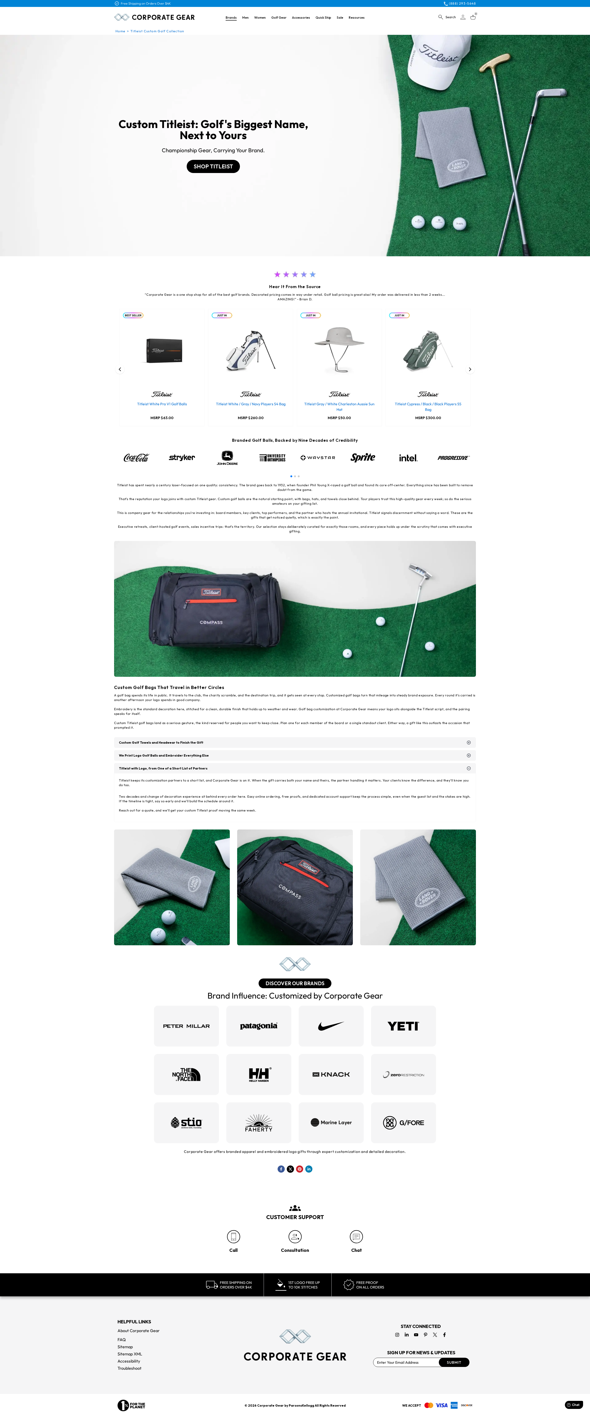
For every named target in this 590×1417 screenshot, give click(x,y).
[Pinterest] (425, 1335)
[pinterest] (299, 1169)
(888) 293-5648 (462, 3)
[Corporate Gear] (295, 1345)
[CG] (154, 17)
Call (233, 1250)
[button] (291, 476)
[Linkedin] (406, 1335)
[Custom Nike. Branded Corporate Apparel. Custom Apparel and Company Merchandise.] (331, 1026)
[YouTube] (416, 1335)
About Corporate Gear (139, 1330)
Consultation (295, 1250)
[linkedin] (309, 1169)
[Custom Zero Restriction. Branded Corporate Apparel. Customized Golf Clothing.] (403, 1074)
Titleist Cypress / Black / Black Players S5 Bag (428, 407)
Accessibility (129, 1361)
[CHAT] (356, 1237)
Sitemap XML (130, 1354)
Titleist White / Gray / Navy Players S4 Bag (251, 404)
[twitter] (290, 1169)
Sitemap (125, 1346)
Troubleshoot (130, 1368)
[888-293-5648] (233, 1237)
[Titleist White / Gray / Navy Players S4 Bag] (250, 351)
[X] (435, 1335)
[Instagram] (397, 1335)
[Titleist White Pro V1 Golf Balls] (162, 351)
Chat (356, 1250)
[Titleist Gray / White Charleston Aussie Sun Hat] (339, 351)
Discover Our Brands (295, 983)
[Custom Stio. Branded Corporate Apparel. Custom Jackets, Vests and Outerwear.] (186, 1122)
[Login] (463, 17)
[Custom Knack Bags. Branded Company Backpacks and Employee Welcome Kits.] (331, 1074)
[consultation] (295, 1237)
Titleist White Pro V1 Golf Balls (162, 404)
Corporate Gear (270, 1405)
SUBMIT (454, 1362)
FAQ (122, 1339)
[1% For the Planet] (131, 1405)
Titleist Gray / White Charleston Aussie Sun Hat (339, 407)
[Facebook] (444, 1335)
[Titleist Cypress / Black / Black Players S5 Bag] (428, 351)
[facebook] (281, 1169)
